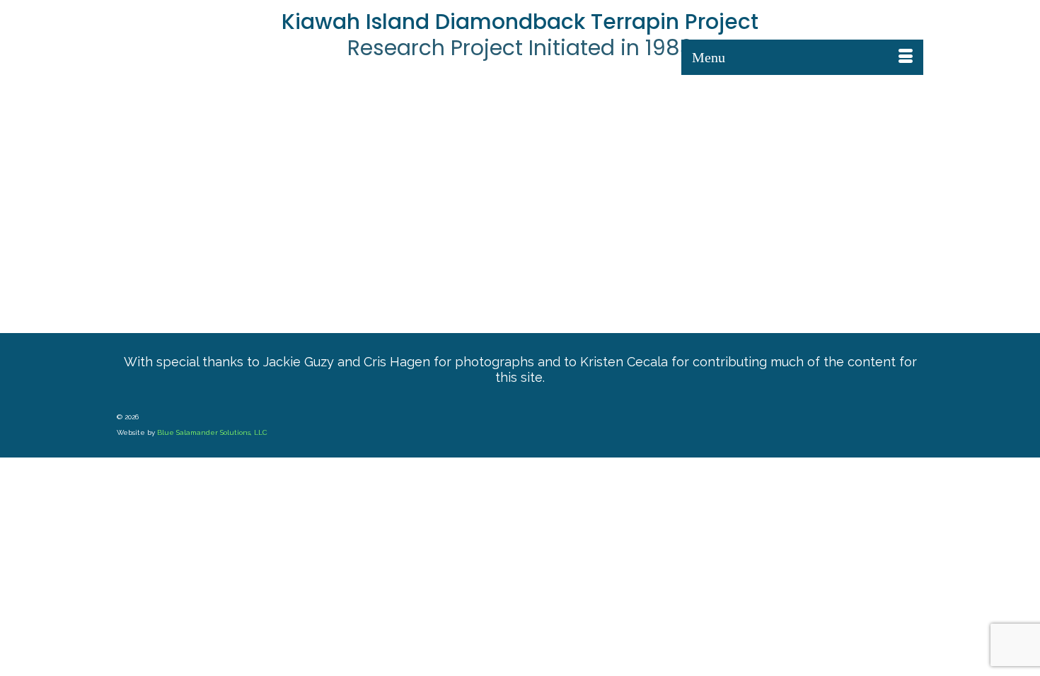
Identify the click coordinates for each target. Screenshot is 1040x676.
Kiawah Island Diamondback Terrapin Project (520, 21)
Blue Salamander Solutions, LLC (212, 432)
